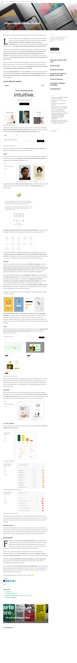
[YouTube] (69, 1)
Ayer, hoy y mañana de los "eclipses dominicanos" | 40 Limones (59, 113)
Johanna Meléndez (14, 71)
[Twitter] (63, 1)
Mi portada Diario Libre (17, 617)
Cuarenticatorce (55, 89)
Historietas (8, 592)
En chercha (15, 613)
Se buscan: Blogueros (10, 597)
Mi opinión (8, 19)
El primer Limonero (57, 70)
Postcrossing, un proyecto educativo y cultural (59, 107)
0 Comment (15, 26)
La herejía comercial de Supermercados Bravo (59, 98)
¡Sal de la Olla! (54, 66)
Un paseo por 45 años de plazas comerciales (58, 74)
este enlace (31, 553)
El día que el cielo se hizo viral (58, 61)
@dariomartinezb (23, 26)
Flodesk (28, 71)
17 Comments (16, 620)
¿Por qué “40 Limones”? (30, 1)
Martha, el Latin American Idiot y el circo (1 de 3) (18, 595)
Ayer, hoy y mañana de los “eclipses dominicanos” (59, 122)
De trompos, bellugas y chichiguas (57, 84)
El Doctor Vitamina (56, 79)
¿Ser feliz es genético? (11, 593)
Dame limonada (54, 49)
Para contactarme (22, 1)
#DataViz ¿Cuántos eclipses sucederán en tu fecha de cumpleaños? (57, 117)
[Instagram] (72, 1)
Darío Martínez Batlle (13, 1)
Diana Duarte (54, 103)
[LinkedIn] (66, 1)
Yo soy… (7, 1)
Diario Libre (9, 613)
